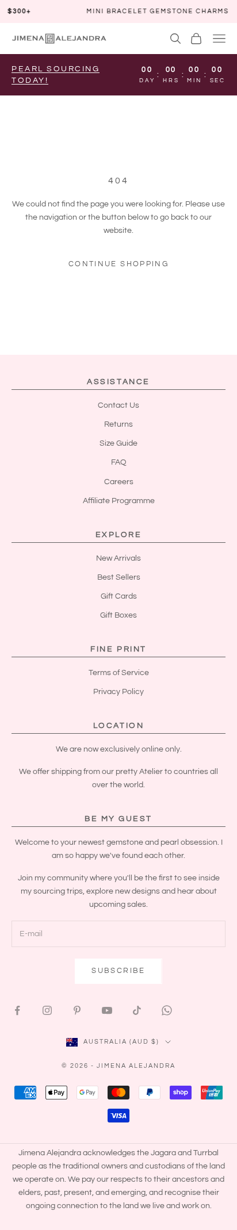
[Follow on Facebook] (17, 1010)
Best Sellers (118, 577)
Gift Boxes (118, 615)
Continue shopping (118, 264)
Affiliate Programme (119, 501)
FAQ (119, 462)
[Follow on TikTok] (137, 1010)
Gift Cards (119, 596)
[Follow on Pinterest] (77, 1010)
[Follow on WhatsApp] (167, 1010)
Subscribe (118, 971)
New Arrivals (118, 558)
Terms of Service (119, 673)
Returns (118, 424)
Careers (118, 482)
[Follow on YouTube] (107, 1010)
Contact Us (118, 405)
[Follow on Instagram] (47, 1010)
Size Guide (118, 443)
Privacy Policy (118, 692)
